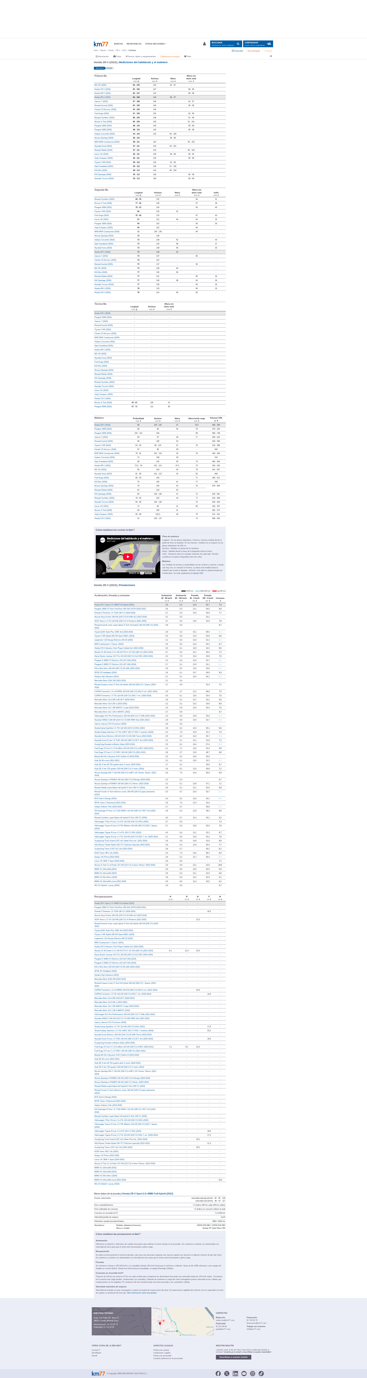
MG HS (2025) (100, 85)
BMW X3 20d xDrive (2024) (105, 877)
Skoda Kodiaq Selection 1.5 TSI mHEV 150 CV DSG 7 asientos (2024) (123, 732)
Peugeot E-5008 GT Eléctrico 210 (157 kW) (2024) (115, 664)
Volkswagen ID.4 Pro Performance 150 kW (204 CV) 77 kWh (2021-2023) (124, 716)
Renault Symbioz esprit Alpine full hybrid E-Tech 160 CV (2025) (120, 818)
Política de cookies (161, 1350)
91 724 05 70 (112, 1324)
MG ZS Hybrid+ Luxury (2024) (106, 885)
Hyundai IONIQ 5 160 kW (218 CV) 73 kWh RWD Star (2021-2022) (122, 720)
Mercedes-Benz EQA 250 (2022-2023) (110, 680)
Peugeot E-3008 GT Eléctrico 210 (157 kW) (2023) (115, 660)
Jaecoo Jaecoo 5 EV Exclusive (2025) (110, 724)
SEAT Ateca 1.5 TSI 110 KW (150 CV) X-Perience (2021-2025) (120, 621)
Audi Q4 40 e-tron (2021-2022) (106, 760)
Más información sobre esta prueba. (142, 1293)
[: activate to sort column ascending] (213, 78)
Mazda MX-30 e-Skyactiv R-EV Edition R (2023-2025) (116, 756)
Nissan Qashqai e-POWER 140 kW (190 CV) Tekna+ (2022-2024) (121, 784)
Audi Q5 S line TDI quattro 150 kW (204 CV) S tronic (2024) (119, 769)
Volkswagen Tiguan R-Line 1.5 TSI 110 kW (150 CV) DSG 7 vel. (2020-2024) (126, 837)
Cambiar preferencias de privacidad (168, 1358)
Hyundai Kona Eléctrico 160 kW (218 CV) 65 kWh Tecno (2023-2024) (123, 736)
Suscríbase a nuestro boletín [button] (233, 1357)
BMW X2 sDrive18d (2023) (105, 873)
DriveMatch (96, 1353)
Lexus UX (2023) (101, 154)
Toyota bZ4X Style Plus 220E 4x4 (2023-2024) (113, 632)
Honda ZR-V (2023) (102, 97)
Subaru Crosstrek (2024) (104, 134)
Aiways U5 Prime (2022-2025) (106, 857)
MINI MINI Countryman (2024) (106, 142)
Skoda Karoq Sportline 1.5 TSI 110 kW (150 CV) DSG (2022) (119, 728)
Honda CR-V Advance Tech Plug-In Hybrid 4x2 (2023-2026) (118, 648)
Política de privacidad (162, 1356)
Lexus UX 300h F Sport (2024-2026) (109, 861)
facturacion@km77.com (256, 1323)
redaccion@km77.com (225, 1320)
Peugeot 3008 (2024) (103, 126)
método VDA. (198, 573)
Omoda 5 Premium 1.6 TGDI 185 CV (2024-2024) (114, 613)
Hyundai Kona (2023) (103, 146)
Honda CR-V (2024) (102, 89)
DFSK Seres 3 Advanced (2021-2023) (110, 803)
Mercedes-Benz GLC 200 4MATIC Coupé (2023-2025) (116, 708)
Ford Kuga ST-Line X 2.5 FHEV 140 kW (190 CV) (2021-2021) (120, 752)
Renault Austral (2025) (103, 105)
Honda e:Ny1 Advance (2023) (106, 676)
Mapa (116, 1321)
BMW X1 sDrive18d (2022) (105, 869)
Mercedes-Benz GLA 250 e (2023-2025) (110, 704)
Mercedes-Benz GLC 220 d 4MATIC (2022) (112, 712)
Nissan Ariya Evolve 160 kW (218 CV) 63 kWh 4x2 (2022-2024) (120, 617)
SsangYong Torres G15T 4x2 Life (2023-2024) (113, 849)
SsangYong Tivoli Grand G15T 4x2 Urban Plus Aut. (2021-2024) (120, 841)
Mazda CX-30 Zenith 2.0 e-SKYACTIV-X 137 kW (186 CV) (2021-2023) (123, 652)
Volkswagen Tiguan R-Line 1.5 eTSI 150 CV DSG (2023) (117, 832)
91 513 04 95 (108, 1327)
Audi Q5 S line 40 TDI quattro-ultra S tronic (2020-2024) (117, 764)
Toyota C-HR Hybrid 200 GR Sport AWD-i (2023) (114, 636)
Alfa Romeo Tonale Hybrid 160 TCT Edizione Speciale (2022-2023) (122, 845)
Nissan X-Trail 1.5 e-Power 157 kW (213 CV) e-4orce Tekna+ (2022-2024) (124, 865)
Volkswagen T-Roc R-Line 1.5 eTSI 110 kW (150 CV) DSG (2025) (121, 822)
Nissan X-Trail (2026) (103, 122)
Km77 (101, 44)
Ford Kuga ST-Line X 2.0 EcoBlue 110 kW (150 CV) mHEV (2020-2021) (124, 748)
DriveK (94, 1356)
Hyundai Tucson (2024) (104, 178)
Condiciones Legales (162, 1353)
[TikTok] (261, 1373)
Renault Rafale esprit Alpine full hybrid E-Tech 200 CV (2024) (119, 788)
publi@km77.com (223, 1329)
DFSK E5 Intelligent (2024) (105, 672)
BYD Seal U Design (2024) (105, 798)
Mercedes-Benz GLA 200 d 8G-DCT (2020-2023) (114, 700)
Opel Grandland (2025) (103, 166)
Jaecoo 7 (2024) (101, 101)
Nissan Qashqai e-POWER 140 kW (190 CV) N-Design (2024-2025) (122, 779)
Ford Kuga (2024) (101, 113)
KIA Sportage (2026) (102, 174)
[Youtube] (244, 1373)
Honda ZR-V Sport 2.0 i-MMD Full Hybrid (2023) (114, 605)
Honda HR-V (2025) (102, 93)
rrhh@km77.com (253, 1329)
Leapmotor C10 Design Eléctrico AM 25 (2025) (113, 640)
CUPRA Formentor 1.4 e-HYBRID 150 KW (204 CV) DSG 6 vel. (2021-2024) (125, 691)
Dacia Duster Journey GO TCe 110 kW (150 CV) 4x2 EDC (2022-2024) (123, 656)
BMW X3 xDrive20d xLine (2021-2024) (110, 881)
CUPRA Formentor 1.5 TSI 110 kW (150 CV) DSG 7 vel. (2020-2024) (122, 696)
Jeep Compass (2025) (103, 158)
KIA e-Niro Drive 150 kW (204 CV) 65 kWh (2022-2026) (117, 668)
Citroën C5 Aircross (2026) (105, 109)
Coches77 (96, 1350)
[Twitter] (226, 1373)
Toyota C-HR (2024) (102, 162)
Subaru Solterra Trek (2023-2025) (108, 807)
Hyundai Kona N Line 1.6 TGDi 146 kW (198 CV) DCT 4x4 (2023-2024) (123, 740)
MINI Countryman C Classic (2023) (108, 644)
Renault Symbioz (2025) (104, 118)
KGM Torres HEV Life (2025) (106, 853)
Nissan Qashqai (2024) (103, 138)
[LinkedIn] (235, 1373)
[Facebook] (218, 1373)
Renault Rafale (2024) (103, 150)
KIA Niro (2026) (100, 170)
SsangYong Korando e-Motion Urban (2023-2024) (114, 744)
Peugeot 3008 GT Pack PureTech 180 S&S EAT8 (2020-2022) (120, 609)
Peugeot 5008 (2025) (103, 130)
